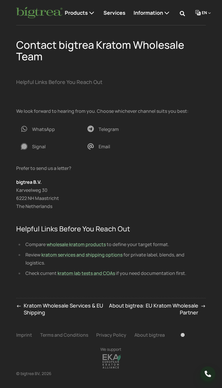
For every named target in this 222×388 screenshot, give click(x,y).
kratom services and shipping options (82, 255)
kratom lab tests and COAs (86, 273)
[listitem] (47, 129)
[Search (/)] (182, 13)
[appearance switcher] (183, 335)
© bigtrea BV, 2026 (33, 373)
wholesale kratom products (76, 244)
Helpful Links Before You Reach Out (59, 81)
